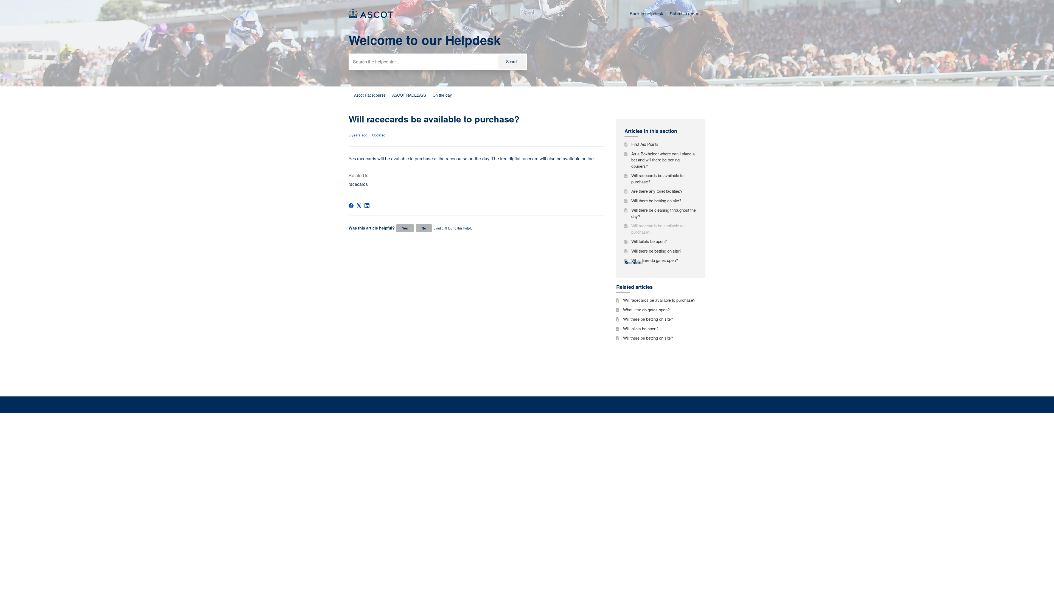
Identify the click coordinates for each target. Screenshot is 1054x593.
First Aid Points (644, 144)
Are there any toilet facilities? (656, 191)
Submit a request (686, 13)
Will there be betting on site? (656, 200)
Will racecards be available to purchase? (657, 178)
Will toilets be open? (649, 241)
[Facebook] (351, 205)
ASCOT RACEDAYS (409, 95)
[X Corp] (359, 205)
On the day (442, 95)
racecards (358, 184)
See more (633, 262)
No (424, 228)
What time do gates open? (654, 260)
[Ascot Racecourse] (371, 16)
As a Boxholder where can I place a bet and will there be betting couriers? (663, 160)
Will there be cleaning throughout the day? (663, 213)
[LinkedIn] (367, 205)
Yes (405, 228)
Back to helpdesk (646, 13)
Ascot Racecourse (370, 95)
